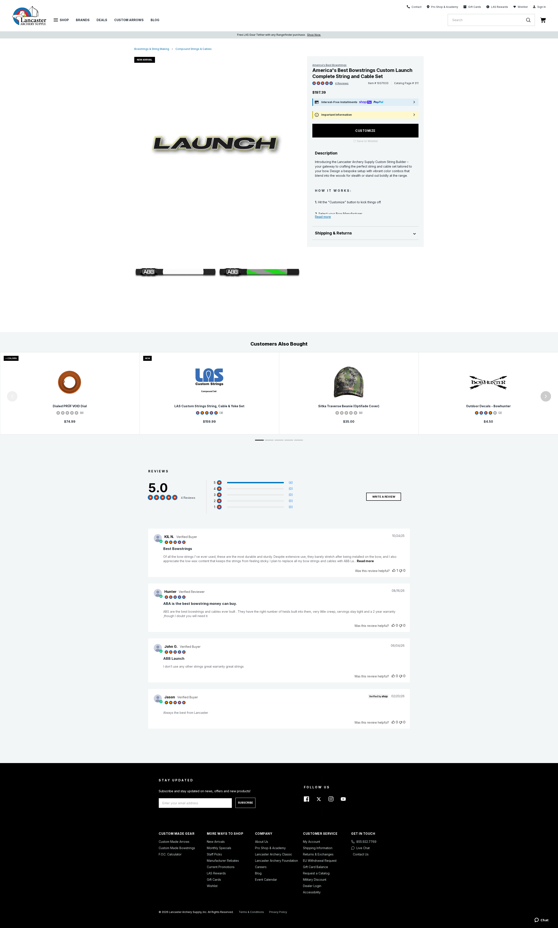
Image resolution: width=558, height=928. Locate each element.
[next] (546, 396)
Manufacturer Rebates (223, 860)
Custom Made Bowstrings (177, 848)
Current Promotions (221, 867)
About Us (261, 841)
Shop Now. (314, 34)
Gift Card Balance (315, 867)
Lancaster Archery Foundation (276, 860)
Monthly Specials (219, 848)
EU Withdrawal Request (320, 860)
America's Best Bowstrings (329, 65)
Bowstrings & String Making (151, 49)
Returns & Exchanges (318, 854)
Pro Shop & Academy (270, 848)
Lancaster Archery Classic (273, 854)
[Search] (530, 20)
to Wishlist (367, 141)
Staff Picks (214, 854)
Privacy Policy (278, 912)
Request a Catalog (316, 873)
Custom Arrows (129, 20)
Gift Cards (214, 879)
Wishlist (523, 6)
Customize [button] (365, 130)
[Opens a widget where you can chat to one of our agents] (541, 920)
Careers (261, 867)
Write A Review (383, 496)
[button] (1, 396)
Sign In (541, 6)
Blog (155, 20)
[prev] (12, 396)
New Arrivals (216, 841)
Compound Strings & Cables (193, 49)
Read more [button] (365, 561)
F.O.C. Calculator (170, 854)
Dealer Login (312, 886)
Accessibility (312, 892)
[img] (314, 83)
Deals (102, 20)
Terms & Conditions (251, 912)
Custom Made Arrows (174, 841)
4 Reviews (342, 83)
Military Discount (314, 879)
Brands (83, 20)
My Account (311, 841)
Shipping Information (317, 848)
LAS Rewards (216, 873)
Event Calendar (266, 879)
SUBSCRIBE (245, 802)
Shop (64, 20)
